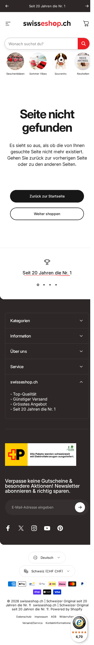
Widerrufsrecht (67, 620)
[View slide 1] (38, 285)
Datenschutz (22, 620)
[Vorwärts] (86, 6)
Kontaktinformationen (57, 627)
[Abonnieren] (76, 507)
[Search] (83, 43)
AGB (52, 620)
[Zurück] (7, 6)
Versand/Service (30, 627)
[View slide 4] (56, 285)
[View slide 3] (50, 285)
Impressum (39, 620)
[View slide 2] (44, 285)
